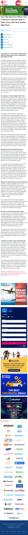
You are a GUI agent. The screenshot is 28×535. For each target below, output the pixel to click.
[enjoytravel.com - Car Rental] (14, 385)
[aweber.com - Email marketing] (8, 508)
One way (11, 316)
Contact (18, 531)
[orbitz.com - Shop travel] (19, 499)
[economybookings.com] (19, 486)
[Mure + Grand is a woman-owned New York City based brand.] (8, 453)
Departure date (4, 328)
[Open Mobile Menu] (25, 2)
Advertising (12, 531)
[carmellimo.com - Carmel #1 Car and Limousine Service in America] (19, 481)
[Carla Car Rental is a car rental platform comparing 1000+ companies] (8, 463)
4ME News (22, 523)
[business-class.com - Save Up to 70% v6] (14, 294)
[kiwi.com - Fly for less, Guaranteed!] (14, 361)
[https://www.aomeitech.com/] (19, 476)
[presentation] (1, 11)
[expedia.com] (8, 490)
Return (5, 316)
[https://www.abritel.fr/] (8, 476)
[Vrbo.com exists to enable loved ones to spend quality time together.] (19, 467)
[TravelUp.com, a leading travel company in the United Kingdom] (8, 467)
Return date (4, 332)
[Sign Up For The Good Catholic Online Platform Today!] (8, 472)
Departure (4, 319)
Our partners (5, 421)
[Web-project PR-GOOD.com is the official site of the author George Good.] (19, 449)
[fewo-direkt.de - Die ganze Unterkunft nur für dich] (8, 499)
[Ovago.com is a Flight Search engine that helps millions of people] (19, 458)
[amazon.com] (8, 426)
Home (3, 531)
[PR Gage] (8, 435)
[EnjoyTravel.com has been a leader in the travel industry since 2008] (8, 444)
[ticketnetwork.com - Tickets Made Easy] (19, 495)
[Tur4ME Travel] (19, 431)
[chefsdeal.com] (19, 490)
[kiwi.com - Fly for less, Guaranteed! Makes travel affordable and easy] (19, 513)
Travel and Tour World (14, 274)
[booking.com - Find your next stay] (14, 11)
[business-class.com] (8, 504)
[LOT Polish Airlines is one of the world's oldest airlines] (8, 449)
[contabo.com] (8, 495)
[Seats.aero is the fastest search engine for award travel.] (19, 463)
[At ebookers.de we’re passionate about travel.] (19, 435)
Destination (4, 323)
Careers (23, 531)
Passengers (3, 337)
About (7, 531)
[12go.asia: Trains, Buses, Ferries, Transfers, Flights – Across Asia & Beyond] (19, 472)
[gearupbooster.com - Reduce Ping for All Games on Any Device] (14, 408)
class (2, 314)
